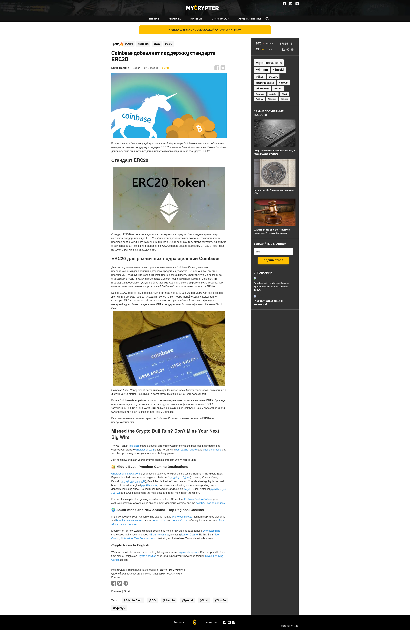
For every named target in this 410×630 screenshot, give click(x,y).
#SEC (168, 44)
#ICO (157, 44)
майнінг (273, 94)
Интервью (196, 18)
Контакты (211, 622)
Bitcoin (284, 82)
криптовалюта (270, 62)
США (274, 76)
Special (188, 600)
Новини (124, 68)
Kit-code (294, 625)
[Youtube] (290, 3)
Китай (285, 94)
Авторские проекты (249, 18)
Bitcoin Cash (134, 600)
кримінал (260, 94)
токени (278, 88)
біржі (204, 600)
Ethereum (272, 99)
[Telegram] (297, 3)
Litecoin (169, 600)
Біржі (114, 68)
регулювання (265, 82)
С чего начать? (220, 18)
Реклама (179, 622)
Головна (116, 591)
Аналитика (175, 18)
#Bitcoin (143, 44)
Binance (285, 99)
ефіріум (120, 608)
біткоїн (221, 600)
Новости (154, 18)
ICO (153, 600)
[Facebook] (284, 3)
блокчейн (263, 88)
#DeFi (129, 44)
